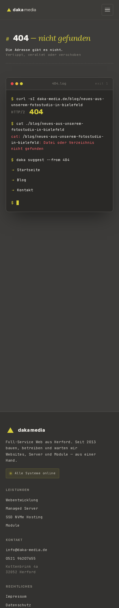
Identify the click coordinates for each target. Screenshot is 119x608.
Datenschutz (18, 605)
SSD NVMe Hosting (24, 517)
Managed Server (22, 508)
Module (13, 525)
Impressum (16, 596)
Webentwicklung (22, 500)
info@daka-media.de (26, 549)
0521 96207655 (21, 558)
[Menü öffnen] (107, 10)
